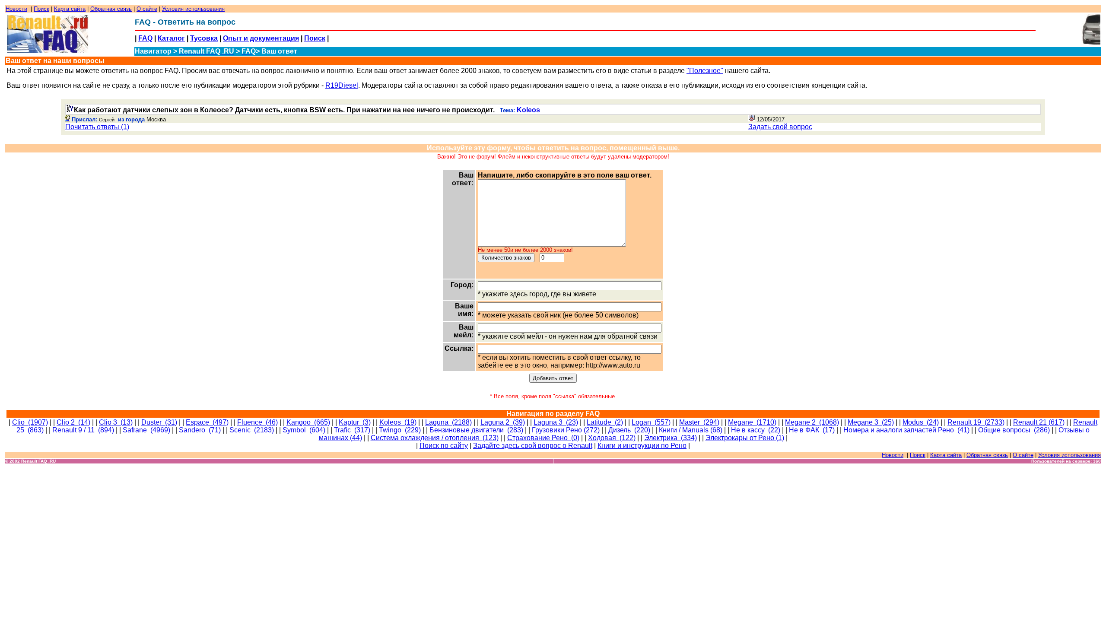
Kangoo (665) (308, 422)
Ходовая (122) (612, 437)
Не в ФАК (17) (812, 430)
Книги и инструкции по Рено (641, 445)
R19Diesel (341, 85)
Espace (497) (207, 422)
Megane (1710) (752, 422)
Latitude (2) (605, 422)
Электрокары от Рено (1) (745, 437)
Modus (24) (921, 422)
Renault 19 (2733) (975, 422)
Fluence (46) (257, 422)
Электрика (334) (670, 437)
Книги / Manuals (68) (690, 430)
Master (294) (699, 422)
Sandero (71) (200, 430)
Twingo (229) (400, 430)
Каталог (171, 38)
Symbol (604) (304, 430)
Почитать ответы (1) (97, 126)
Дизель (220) (629, 430)
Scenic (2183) (251, 430)
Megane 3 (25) (871, 422)
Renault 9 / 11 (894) (83, 430)
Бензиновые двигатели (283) (476, 430)
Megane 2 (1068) (812, 422)
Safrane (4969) (146, 430)
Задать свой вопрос (780, 126)
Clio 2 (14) (73, 422)
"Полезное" (704, 70)
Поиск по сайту (444, 445)
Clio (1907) (30, 422)
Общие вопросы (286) (1014, 430)
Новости (16, 9)
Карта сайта (70, 9)
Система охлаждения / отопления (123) (435, 437)
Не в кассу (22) (755, 430)
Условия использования (193, 9)
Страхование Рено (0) (543, 437)
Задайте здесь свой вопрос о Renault (532, 445)
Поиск (41, 9)
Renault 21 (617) (1039, 422)
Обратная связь (111, 9)
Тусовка (204, 38)
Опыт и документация (261, 38)
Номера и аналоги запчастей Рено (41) (906, 430)
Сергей (106, 119)
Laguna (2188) (448, 422)
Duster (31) (159, 422)
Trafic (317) (352, 430)
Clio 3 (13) (116, 422)
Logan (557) (651, 422)
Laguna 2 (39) (502, 422)
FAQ (145, 38)
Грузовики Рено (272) (566, 430)
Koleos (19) (397, 422)
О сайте (147, 9)
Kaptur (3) (355, 422)
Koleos (528, 110)
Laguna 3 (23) (556, 422)
